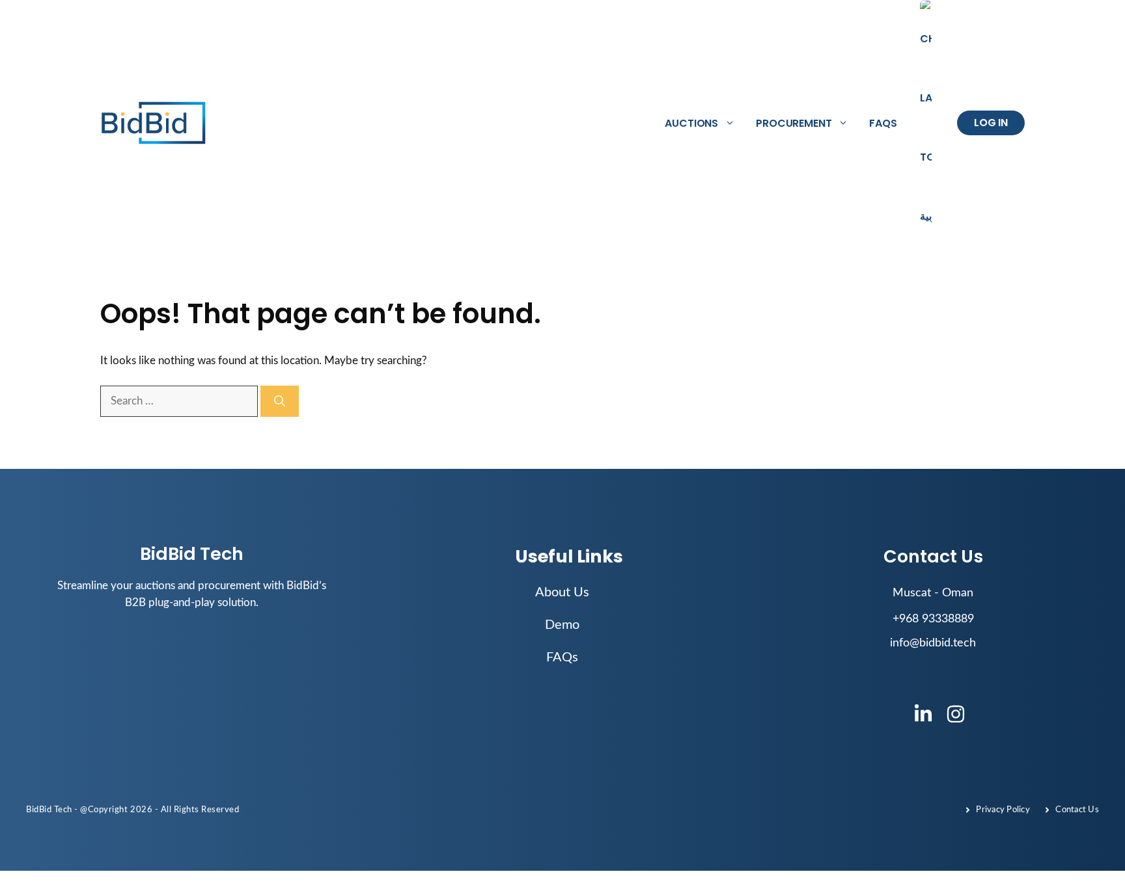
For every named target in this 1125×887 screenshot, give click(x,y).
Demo (562, 624)
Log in (991, 122)
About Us (562, 592)
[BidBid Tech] (154, 123)
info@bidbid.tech (933, 643)
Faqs (882, 123)
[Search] (279, 401)
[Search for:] (180, 400)
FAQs (562, 657)
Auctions (691, 123)
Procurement (793, 123)
